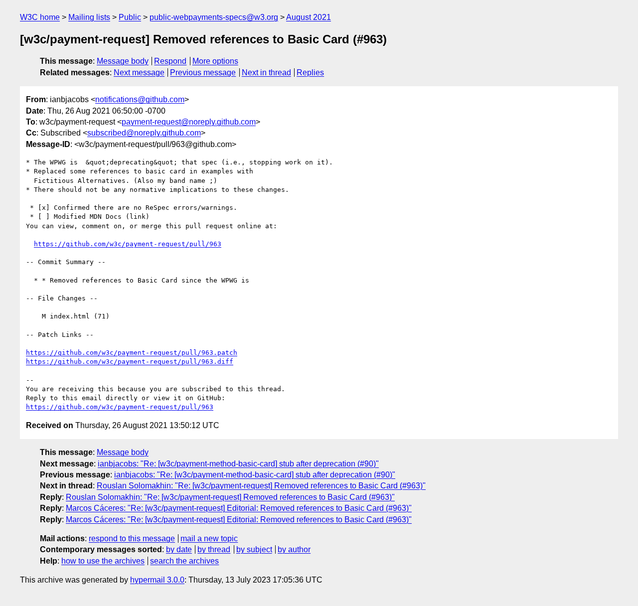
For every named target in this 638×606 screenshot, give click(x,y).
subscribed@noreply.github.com (144, 133)
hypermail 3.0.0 (157, 580)
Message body (123, 61)
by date (179, 549)
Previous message (203, 72)
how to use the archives (103, 561)
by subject (254, 549)
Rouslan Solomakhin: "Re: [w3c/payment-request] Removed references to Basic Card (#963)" (261, 485)
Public (130, 17)
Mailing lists (89, 17)
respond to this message (132, 538)
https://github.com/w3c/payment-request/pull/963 (127, 244)
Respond (170, 61)
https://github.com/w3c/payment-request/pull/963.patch (131, 352)
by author (294, 549)
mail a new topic (209, 538)
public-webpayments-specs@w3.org (214, 17)
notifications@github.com (139, 99)
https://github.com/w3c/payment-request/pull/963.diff (129, 361)
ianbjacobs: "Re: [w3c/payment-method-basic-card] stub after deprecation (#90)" (238, 463)
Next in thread (266, 72)
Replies (310, 72)
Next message (139, 72)
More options (215, 61)
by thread (213, 549)
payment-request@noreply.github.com (189, 122)
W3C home (40, 17)
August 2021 (308, 17)
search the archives (184, 561)
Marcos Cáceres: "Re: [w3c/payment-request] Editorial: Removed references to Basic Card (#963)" (239, 508)
